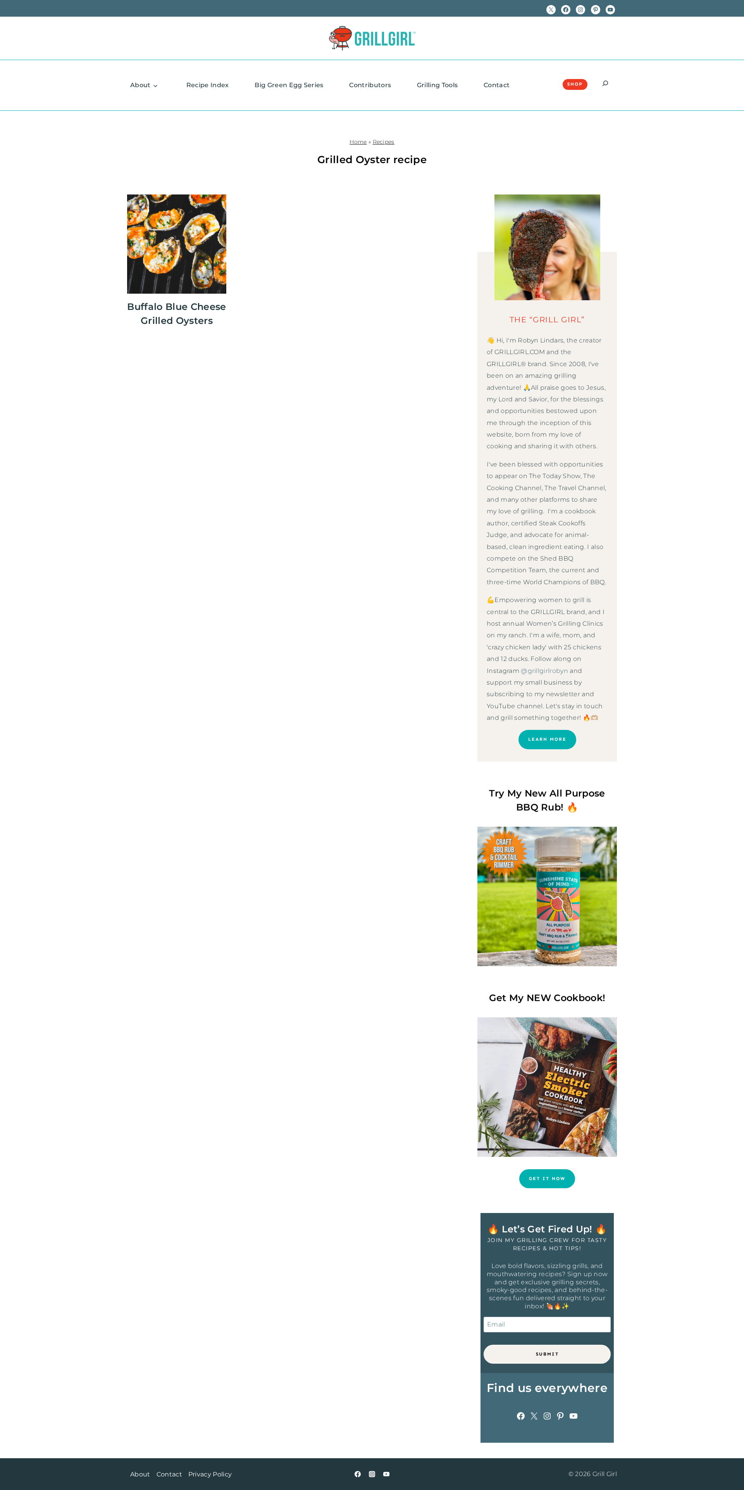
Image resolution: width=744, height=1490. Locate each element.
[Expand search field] (605, 84)
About (140, 85)
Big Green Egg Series (289, 85)
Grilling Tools (437, 85)
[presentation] (176, 244)
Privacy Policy (210, 1474)
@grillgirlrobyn (544, 670)
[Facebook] (357, 1474)
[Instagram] (372, 1474)
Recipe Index (207, 85)
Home (358, 142)
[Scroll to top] (726, 1460)
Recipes (383, 142)
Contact (497, 85)
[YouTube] (386, 1474)
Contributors (370, 85)
